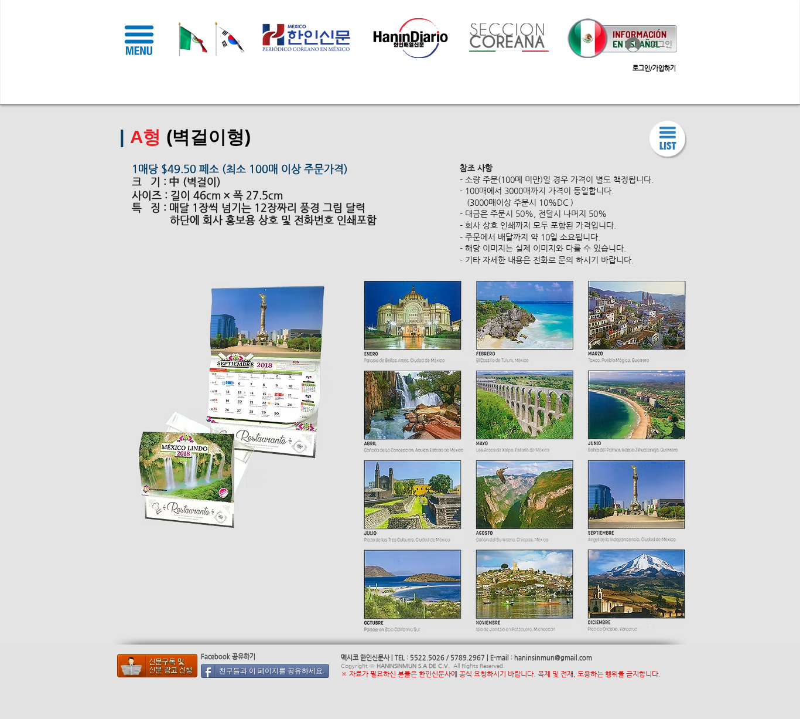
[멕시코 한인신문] (668, 139)
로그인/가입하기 (654, 68)
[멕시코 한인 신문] (157, 665)
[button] (139, 39)
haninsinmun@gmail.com (553, 658)
